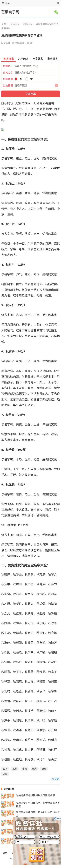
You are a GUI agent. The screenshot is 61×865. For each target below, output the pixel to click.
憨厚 (44, 768)
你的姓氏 (8, 66)
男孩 (5, 774)
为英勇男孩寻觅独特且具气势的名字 (35, 795)
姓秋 (15, 768)
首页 (3, 24)
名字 (5, 768)
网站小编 (5, 43)
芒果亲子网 (10, 12)
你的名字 (8, 72)
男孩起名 (27, 24)
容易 (24, 768)
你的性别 (8, 79)
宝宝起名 (14, 24)
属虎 (34, 768)
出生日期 (8, 85)
